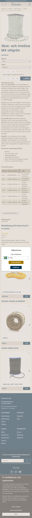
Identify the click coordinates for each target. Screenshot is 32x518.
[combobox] (16, 257)
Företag (16, 267)
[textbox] (16, 258)
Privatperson (16, 262)
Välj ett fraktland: (16, 254)
